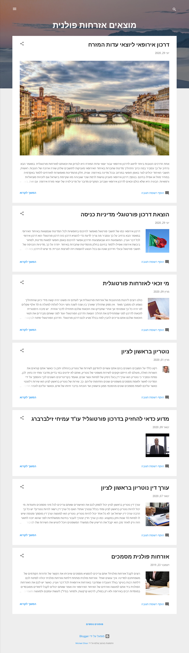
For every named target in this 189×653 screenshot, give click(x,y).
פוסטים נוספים (94, 624)
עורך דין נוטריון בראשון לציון (135, 488)
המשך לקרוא (28, 192)
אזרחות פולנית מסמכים (140, 556)
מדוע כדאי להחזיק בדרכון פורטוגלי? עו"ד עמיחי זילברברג (100, 419)
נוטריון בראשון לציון (145, 351)
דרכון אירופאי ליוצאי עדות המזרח (128, 44)
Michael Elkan (81, 643)
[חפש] (174, 10)
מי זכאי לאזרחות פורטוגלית (136, 283)
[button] (22, 44)
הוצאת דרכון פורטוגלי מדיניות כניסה (125, 214)
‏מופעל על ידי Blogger (92, 636)
